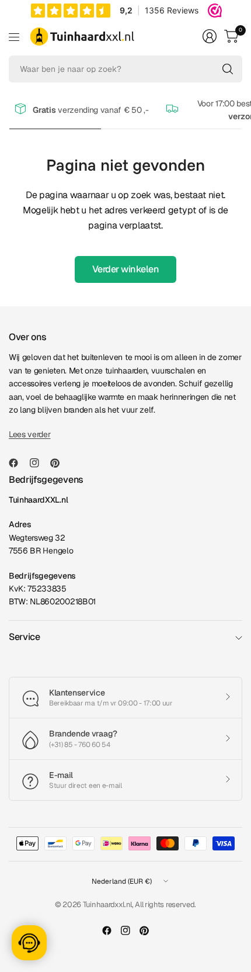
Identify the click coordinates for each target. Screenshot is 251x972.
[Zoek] (227, 69)
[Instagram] (39, 463)
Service (24, 637)
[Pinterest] (59, 463)
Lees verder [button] (29, 434)
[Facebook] (18, 463)
